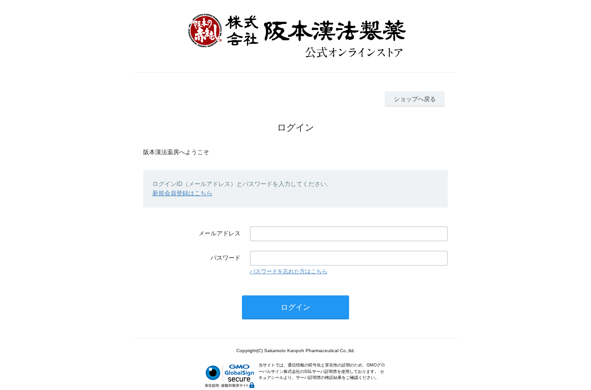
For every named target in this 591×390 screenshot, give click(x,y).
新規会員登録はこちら (182, 193)
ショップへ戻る (415, 99)
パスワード (226, 257)
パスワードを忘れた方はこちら (288, 271)
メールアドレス (220, 233)
